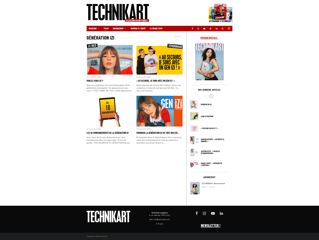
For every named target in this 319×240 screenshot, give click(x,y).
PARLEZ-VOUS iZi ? (95, 80)
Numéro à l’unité (138, 28)
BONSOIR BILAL (206, 104)
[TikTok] (210, 28)
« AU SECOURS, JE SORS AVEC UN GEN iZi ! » (155, 80)
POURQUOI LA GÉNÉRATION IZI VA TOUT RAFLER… (157, 133)
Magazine (93, 28)
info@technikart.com (162, 219)
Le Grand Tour (156, 28)
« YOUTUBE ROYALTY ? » (209, 128)
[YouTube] (204, 28)
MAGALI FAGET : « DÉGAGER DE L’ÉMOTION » (211, 164)
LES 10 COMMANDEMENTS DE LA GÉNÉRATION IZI (108, 133)
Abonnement (118, 28)
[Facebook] (192, 28)
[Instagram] (198, 28)
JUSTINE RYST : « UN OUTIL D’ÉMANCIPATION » (210, 152)
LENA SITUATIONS (207, 116)
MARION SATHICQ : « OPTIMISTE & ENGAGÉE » (212, 140)
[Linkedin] (217, 28)
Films (106, 28)
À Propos (159, 223)
